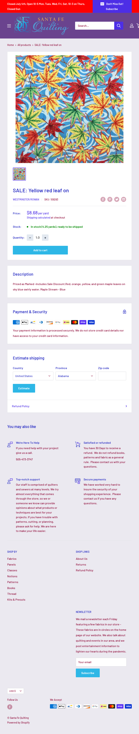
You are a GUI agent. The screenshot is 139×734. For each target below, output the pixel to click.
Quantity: (19, 237)
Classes (12, 570)
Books (11, 588)
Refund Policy (21, 406)
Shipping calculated (38, 217)
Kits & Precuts (16, 599)
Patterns (12, 582)
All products (24, 44)
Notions (12, 576)
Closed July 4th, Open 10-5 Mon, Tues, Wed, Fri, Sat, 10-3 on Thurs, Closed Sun (46, 6)
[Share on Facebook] (103, 199)
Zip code (103, 368)
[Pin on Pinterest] (109, 199)
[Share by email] (123, 199)
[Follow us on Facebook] (9, 706)
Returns (81, 564)
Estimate (24, 388)
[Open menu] (9, 25)
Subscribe (87, 673)
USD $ (12, 690)
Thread (11, 593)
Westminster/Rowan (26, 199)
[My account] (132, 26)
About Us (81, 558)
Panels (11, 564)
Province (61, 368)
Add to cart (40, 250)
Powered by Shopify (18, 722)
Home (10, 44)
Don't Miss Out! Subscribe (114, 6)
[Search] (118, 26)
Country (18, 368)
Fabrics (11, 558)
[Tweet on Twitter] (116, 199)
